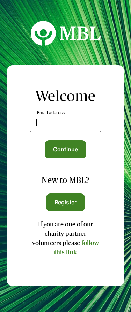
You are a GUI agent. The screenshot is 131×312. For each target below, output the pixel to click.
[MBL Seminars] (66, 43)
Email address (51, 112)
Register (65, 202)
